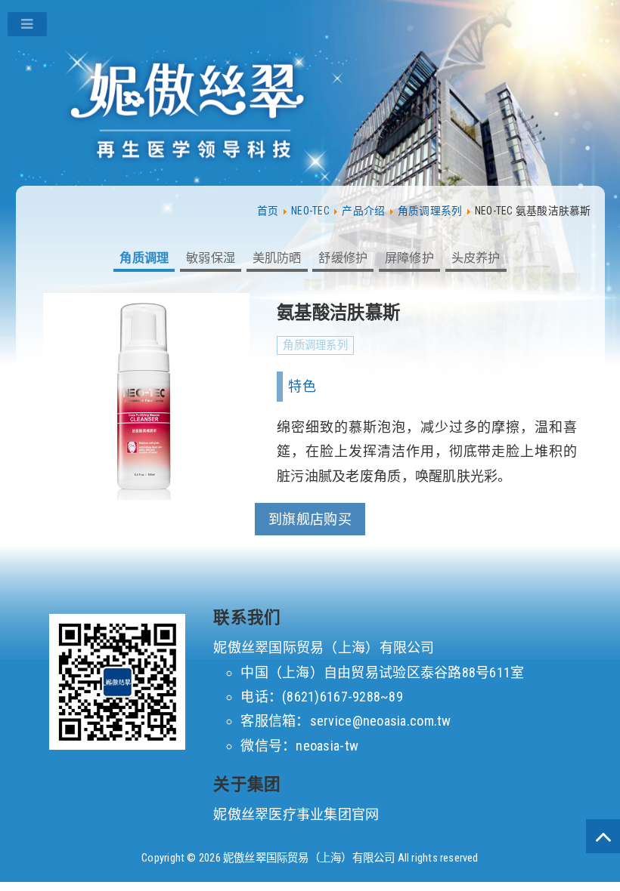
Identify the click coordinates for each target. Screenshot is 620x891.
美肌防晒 (277, 258)
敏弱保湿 (210, 258)
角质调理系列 (315, 345)
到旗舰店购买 (310, 519)
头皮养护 (476, 258)
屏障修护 (409, 258)
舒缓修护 (342, 258)
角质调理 (144, 258)
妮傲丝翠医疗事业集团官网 (296, 814)
